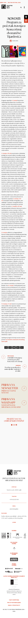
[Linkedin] (18, 347)
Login (14, 522)
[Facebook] (10, 347)
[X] (6, 347)
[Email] (14, 347)
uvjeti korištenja (14, 600)
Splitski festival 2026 (14, 3)
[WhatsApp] (22, 347)
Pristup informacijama (14, 603)
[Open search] (21, 7)
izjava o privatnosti (14, 605)
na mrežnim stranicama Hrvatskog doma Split (12, 341)
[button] (26, 17)
